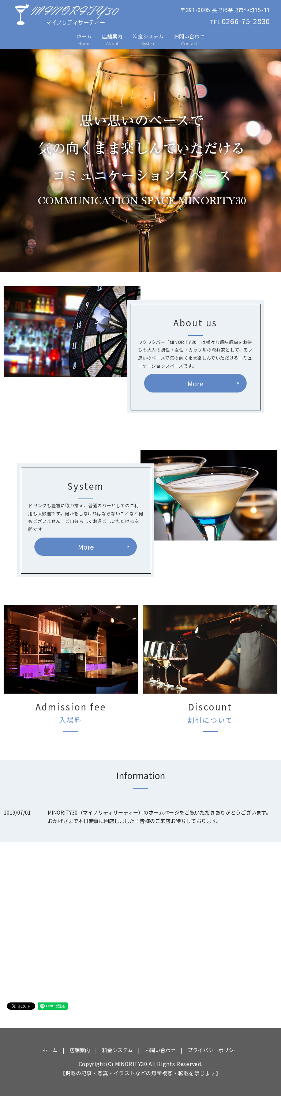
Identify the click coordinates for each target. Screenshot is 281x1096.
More (195, 383)
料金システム (148, 39)
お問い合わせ (189, 39)
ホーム (84, 39)
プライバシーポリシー (213, 1050)
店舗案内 (112, 39)
